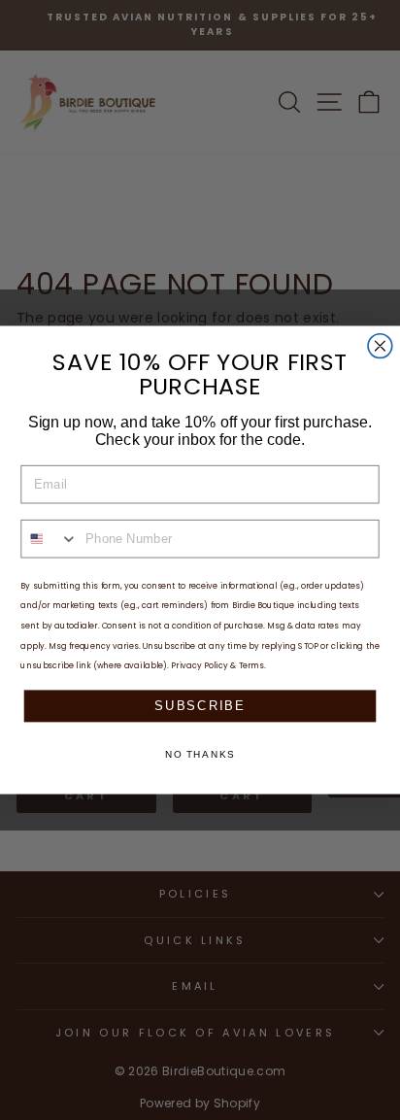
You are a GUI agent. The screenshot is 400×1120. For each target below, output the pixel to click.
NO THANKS (200, 755)
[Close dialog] (380, 346)
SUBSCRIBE (199, 705)
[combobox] (49, 539)
